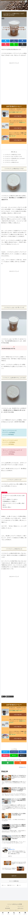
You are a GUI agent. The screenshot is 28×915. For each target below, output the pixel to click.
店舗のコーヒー (10, 696)
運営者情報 (7, 908)
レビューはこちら (18, 116)
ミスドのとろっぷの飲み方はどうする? (12, 154)
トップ (7, 906)
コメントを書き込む (14, 881)
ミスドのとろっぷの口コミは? (10, 160)
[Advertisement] (14, 82)
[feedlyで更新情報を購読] (8, 762)
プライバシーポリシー (14, 910)
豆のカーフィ (11, 849)
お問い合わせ (20, 908)
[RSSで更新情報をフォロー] (20, 762)
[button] (25, 428)
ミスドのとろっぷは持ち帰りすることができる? (14, 158)
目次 (12, 151)
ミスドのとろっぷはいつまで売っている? (13, 156)
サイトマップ (20, 906)
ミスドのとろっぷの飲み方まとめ (11, 162)
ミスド (4, 696)
